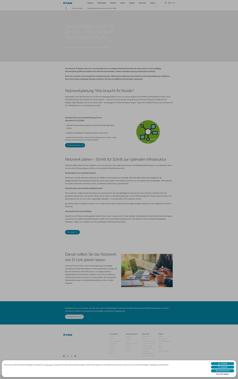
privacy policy (48, 365)
